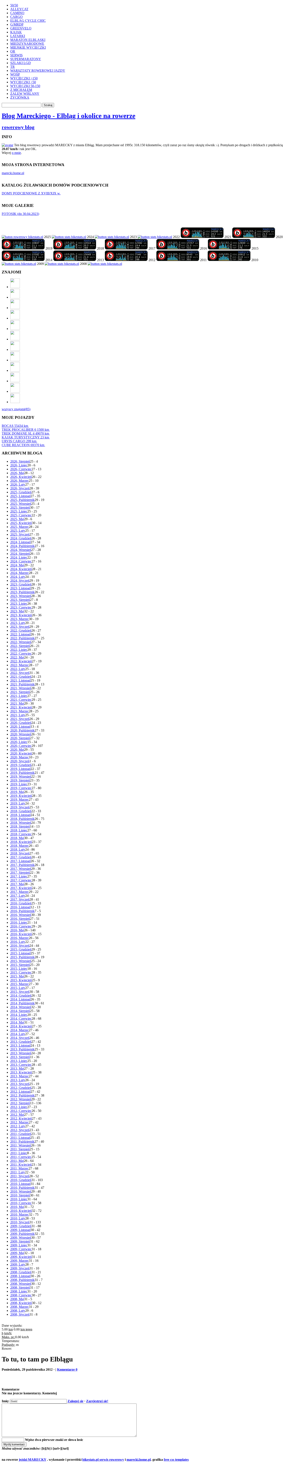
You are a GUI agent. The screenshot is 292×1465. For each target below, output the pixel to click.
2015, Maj (17, 976)
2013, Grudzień (20, 1041)
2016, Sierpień (20, 918)
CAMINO (17, 13)
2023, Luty (17, 623)
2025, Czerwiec (21, 515)
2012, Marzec (19, 1122)
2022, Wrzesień (20, 642)
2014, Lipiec (18, 1015)
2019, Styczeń (19, 807)
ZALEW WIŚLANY (24, 93)
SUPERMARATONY (25, 59)
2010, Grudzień (20, 1180)
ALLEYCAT (19, 9)
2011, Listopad (20, 1137)
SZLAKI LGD (20, 63)
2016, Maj (17, 930)
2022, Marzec (19, 665)
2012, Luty (17, 1126)
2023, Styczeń (19, 626)
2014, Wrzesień (20, 1007)
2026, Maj (17, 473)
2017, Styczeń (19, 899)
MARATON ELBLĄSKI (27, 40)
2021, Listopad (20, 680)
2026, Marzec (19, 480)
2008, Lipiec (18, 1291)
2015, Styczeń (19, 991)
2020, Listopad (20, 726)
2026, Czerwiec (21, 469)
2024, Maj (17, 565)
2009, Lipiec (18, 1245)
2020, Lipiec (18, 742)
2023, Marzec (19, 619)
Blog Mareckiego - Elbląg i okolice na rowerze (68, 116)
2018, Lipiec (18, 830)
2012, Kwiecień (21, 1118)
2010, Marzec (19, 1214)
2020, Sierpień (20, 738)
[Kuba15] (15, 339)
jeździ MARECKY (32, 1459)
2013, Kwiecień (21, 1072)
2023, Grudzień (20, 584)
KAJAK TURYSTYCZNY (25, 437)
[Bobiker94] (15, 349)
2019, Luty (17, 803)
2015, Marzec (19, 984)
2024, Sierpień (20, 553)
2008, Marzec (19, 1307)
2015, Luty (17, 988)
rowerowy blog (18, 127)
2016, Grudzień (20, 903)
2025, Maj (17, 519)
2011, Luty (17, 1172)
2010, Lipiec (18, 1199)
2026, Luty (17, 484)
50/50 (14, 5)
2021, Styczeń (19, 719)
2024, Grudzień (20, 538)
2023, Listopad (20, 588)
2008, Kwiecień (21, 1303)
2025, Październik (22, 500)
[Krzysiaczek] (15, 370)
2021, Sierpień (20, 692)
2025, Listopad (20, 496)
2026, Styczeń (19, 488)
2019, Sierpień (20, 780)
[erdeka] (15, 287)
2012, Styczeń (19, 1130)
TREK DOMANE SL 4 (25, 433)
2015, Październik (22, 957)
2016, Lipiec (18, 922)
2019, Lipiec (18, 784)
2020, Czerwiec (21, 746)
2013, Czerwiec (21, 1064)
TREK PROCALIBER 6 (25, 429)
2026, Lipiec (18, 465)
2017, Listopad (20, 861)
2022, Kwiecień (21, 661)
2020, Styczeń (19, 761)
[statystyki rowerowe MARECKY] (22, 237)
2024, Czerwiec (21, 561)
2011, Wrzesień (20, 1145)
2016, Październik (22, 911)
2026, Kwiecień (21, 477)
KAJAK (16, 32)
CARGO (16, 17)
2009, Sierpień (20, 1241)
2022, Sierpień (20, 646)
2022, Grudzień (20, 630)
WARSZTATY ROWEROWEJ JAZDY (37, 70)
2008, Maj (17, 1299)
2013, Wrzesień (20, 1053)
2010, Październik (22, 1187)
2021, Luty (17, 715)
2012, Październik (22, 1095)
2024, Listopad (20, 542)
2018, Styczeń (19, 853)
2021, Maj (17, 703)
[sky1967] (15, 318)
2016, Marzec (19, 938)
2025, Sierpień (20, 507)
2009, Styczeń (19, 1268)
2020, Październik (22, 730)
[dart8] (15, 308)
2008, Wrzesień (20, 1283)
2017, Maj (17, 884)
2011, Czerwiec (20, 1157)
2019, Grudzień (20, 765)
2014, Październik (22, 1003)
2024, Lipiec (18, 557)
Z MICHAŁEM (21, 90)
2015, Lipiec (18, 968)
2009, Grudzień (20, 1226)
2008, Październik (22, 1280)
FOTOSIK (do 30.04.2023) (20, 214)
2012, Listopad (20, 1091)
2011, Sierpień (20, 1149)
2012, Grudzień (20, 1088)
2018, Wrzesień (20, 822)
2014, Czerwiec (21, 1018)
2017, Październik (22, 865)
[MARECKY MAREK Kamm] (19, 264)
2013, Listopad (20, 1045)
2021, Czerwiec (21, 699)
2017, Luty (17, 895)
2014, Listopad (20, 999)
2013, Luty (17, 1080)
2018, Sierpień (20, 826)
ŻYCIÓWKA (19, 97)
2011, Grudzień (20, 1134)
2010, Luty (17, 1218)
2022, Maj (17, 657)
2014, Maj (17, 1022)
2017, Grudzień (20, 857)
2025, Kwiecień (21, 523)
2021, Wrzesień (20, 688)
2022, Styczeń (19, 673)
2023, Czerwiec (21, 607)
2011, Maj (17, 1161)
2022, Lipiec (18, 649)
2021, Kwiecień (21, 707)
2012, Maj (17, 1114)
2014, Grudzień (20, 995)
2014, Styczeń (19, 1038)
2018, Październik (22, 819)
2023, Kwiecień (21, 615)
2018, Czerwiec (21, 834)
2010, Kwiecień (21, 1210)
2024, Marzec (19, 573)
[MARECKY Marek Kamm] (69, 237)
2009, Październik (22, 1234)
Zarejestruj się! (97, 1401)
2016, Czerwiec (21, 926)
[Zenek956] (15, 381)
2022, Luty (17, 669)
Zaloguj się (75, 1401)
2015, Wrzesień (20, 961)
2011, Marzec (19, 1168)
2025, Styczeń (19, 534)
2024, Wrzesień (20, 550)
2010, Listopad (20, 1184)
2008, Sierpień (20, 1287)
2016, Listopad (20, 907)
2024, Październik (22, 546)
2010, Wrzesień (20, 1191)
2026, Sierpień (20, 461)
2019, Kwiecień (21, 795)
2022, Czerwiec (21, 653)
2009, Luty (17, 1264)
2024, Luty (17, 576)
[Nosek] (15, 391)
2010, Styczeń (19, 1222)
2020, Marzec (19, 757)
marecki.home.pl (13, 173)
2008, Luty (17, 1310)
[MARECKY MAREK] (62, 264)
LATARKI (17, 36)
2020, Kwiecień (21, 753)
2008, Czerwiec (21, 1295)
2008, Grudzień (20, 1272)
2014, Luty (17, 1034)
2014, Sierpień (20, 1011)
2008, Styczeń (19, 1314)
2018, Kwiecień (21, 842)
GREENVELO (20, 28)
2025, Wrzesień (20, 503)
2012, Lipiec (18, 1107)
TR (12, 67)
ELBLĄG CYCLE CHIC (28, 20)
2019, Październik (22, 772)
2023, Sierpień (20, 600)
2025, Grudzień (20, 492)
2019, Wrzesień (20, 776)
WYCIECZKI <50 (23, 82)
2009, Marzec (19, 1260)
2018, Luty (17, 849)
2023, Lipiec (18, 603)
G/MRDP (17, 24)
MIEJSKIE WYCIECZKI (28, 47)
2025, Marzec (19, 527)
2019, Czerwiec (21, 788)
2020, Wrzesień (20, 734)
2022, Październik (22, 638)
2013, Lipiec (18, 1061)
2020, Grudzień (20, 722)
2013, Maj (17, 1068)
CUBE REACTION (23, 445)
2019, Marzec (19, 799)
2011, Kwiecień (21, 1164)
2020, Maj (17, 749)
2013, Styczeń (19, 1084)
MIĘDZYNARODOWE (27, 43)
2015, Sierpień (20, 965)
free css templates (176, 1459)
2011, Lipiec (18, 1153)
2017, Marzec (19, 892)
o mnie (16, 153)
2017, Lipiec (18, 876)
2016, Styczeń (19, 945)
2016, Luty (17, 942)
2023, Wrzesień (20, 596)
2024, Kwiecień (21, 569)
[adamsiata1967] (15, 360)
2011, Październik (22, 1141)
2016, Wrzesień (20, 915)
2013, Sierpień (20, 1057)
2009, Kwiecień (21, 1257)
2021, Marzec (19, 711)
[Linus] (15, 402)
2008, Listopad (20, 1276)
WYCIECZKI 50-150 (25, 86)
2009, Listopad (20, 1230)
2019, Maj (17, 792)
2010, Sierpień (20, 1195)
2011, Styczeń (19, 1176)
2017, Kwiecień (21, 888)
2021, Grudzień (20, 676)
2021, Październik (22, 684)
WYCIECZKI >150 (24, 78)
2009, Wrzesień (20, 1237)
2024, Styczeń (19, 580)
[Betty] (15, 297)
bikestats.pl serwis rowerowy (103, 1459)
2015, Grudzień (20, 949)
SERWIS (16, 55)
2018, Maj (17, 838)
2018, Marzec (19, 845)
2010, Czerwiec (21, 1203)
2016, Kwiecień (21, 934)
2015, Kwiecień (21, 980)
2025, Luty (17, 530)
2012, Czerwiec (21, 1111)
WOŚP (15, 74)
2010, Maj (17, 1207)
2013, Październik (22, 1049)
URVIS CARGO (19, 441)
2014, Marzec (19, 1030)
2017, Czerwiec (21, 880)
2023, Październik (22, 592)
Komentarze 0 (67, 1369)
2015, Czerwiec (21, 972)
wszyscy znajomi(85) (16, 409)
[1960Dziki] (15, 328)
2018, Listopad (20, 815)
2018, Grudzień (20, 811)
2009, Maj (17, 1253)
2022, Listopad (20, 634)
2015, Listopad (20, 953)
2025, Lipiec (18, 511)
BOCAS (15, 426)
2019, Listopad (20, 769)
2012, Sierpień (20, 1103)
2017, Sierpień (20, 872)
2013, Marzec (19, 1076)
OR (12, 51)
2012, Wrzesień (20, 1099)
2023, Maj (17, 611)
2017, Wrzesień (20, 869)
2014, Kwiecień (21, 1026)
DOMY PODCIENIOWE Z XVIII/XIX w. (31, 193)
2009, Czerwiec (21, 1249)
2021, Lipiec (18, 696)
